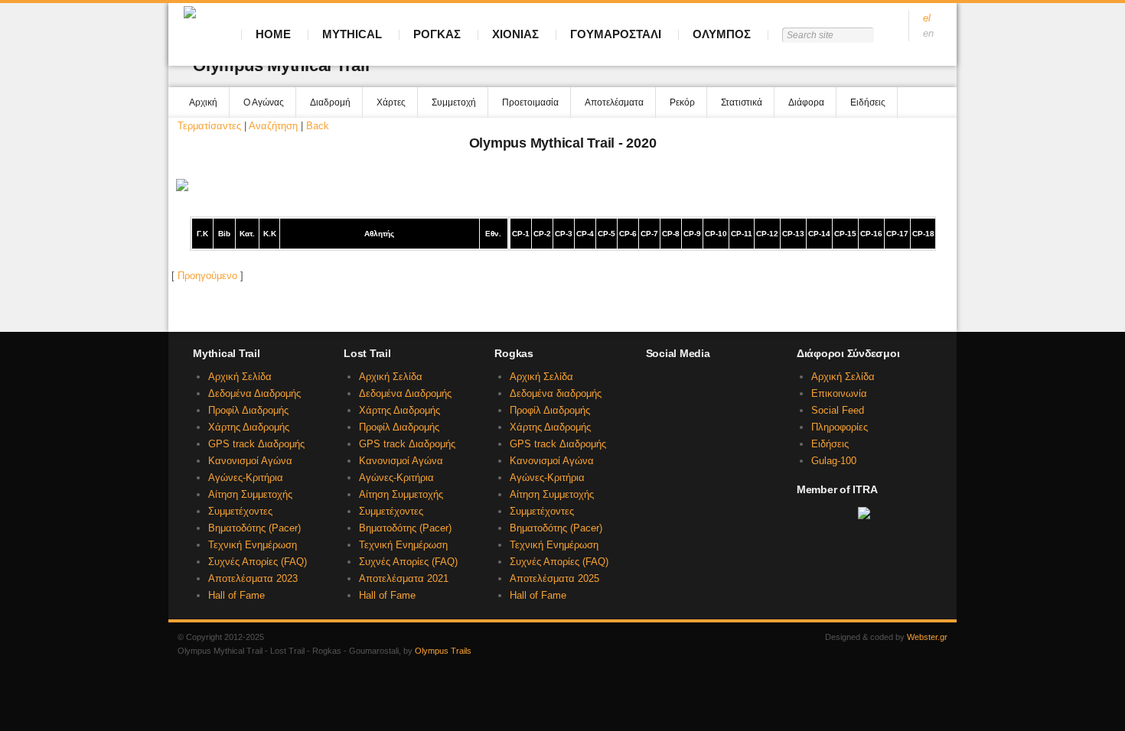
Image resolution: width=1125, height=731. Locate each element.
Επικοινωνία (839, 393)
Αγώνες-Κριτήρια (245, 477)
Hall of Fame (236, 595)
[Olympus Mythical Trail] (654, 383)
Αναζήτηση (273, 126)
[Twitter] (654, 412)
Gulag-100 (833, 460)
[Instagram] (705, 412)
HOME (273, 34)
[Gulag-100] (730, 383)
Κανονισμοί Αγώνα (250, 460)
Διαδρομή (330, 102)
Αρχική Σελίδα (240, 376)
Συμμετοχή (454, 102)
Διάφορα (806, 102)
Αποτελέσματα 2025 (554, 578)
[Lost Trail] (679, 383)
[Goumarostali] (756, 383)
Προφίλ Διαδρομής (248, 410)
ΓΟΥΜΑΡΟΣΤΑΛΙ (615, 34)
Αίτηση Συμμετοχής (250, 494)
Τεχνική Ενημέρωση (252, 545)
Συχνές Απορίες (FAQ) (257, 561)
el (927, 18)
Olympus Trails (443, 650)
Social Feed (837, 410)
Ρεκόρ (682, 102)
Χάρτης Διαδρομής (248, 427)
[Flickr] (730, 412)
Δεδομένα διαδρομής (556, 393)
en (928, 33)
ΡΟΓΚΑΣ (437, 34)
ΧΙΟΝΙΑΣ (515, 34)
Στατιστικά (741, 102)
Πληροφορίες (839, 427)
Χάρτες (391, 102)
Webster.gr (927, 637)
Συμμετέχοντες (240, 511)
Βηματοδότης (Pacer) (254, 528)
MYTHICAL (352, 34)
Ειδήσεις (867, 102)
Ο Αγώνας (263, 102)
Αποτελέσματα (614, 102)
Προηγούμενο (207, 275)
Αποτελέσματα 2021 (403, 578)
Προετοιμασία (530, 102)
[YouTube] (679, 412)
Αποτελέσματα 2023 (253, 578)
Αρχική (203, 102)
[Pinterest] (756, 412)
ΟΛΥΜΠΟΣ (722, 34)
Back (317, 126)
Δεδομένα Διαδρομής (254, 393)
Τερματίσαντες (209, 126)
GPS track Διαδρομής (256, 444)
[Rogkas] (705, 383)
